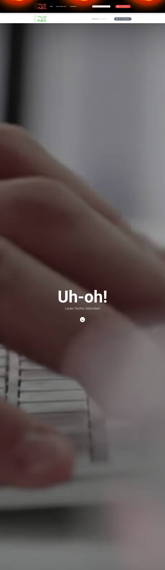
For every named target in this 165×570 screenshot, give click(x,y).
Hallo (51, 6)
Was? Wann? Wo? (61, 6)
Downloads (73, 6)
